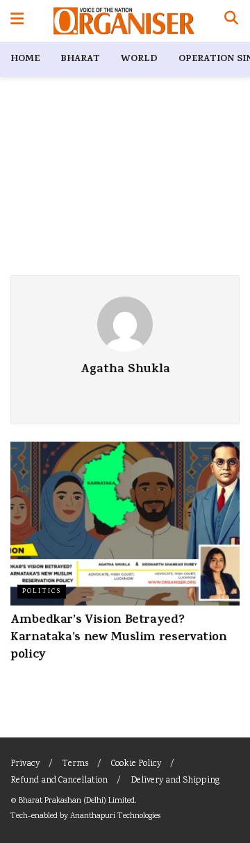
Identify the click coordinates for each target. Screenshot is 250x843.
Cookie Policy (136, 764)
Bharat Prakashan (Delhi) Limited (77, 801)
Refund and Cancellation (59, 780)
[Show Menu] (17, 21)
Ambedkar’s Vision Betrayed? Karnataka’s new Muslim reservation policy (118, 638)
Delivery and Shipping (175, 780)
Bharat (80, 59)
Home (25, 59)
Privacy (25, 764)
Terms (75, 764)
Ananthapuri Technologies (115, 816)
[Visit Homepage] (123, 21)
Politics (41, 591)
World (139, 59)
